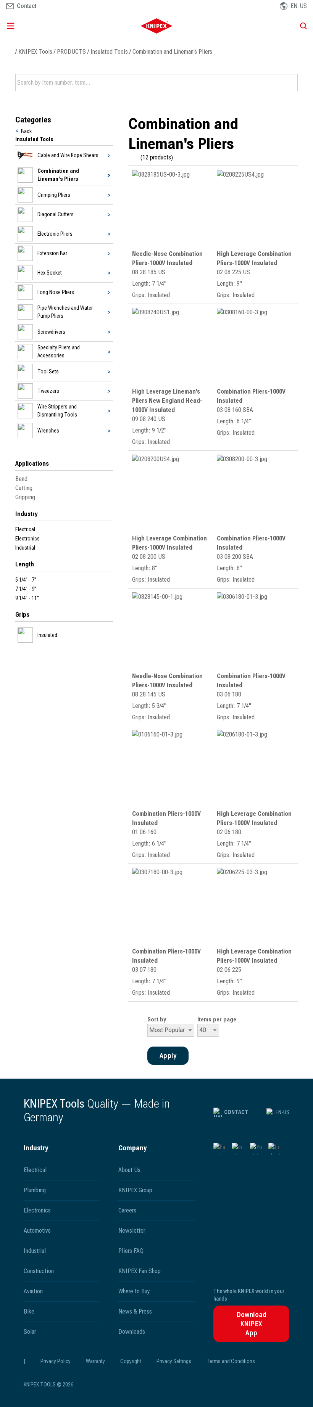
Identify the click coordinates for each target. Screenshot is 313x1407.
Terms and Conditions (231, 1361)
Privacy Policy (55, 1361)
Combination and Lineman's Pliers (172, 51)
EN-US (282, 1112)
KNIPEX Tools (35, 51)
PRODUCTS (71, 51)
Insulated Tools (109, 51)
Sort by (156, 1019)
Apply (291, 82)
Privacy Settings (173, 1361)
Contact (236, 1112)
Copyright (130, 1361)
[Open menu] (51, 26)
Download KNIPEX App (252, 1324)
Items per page (216, 1019)
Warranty (95, 1361)
